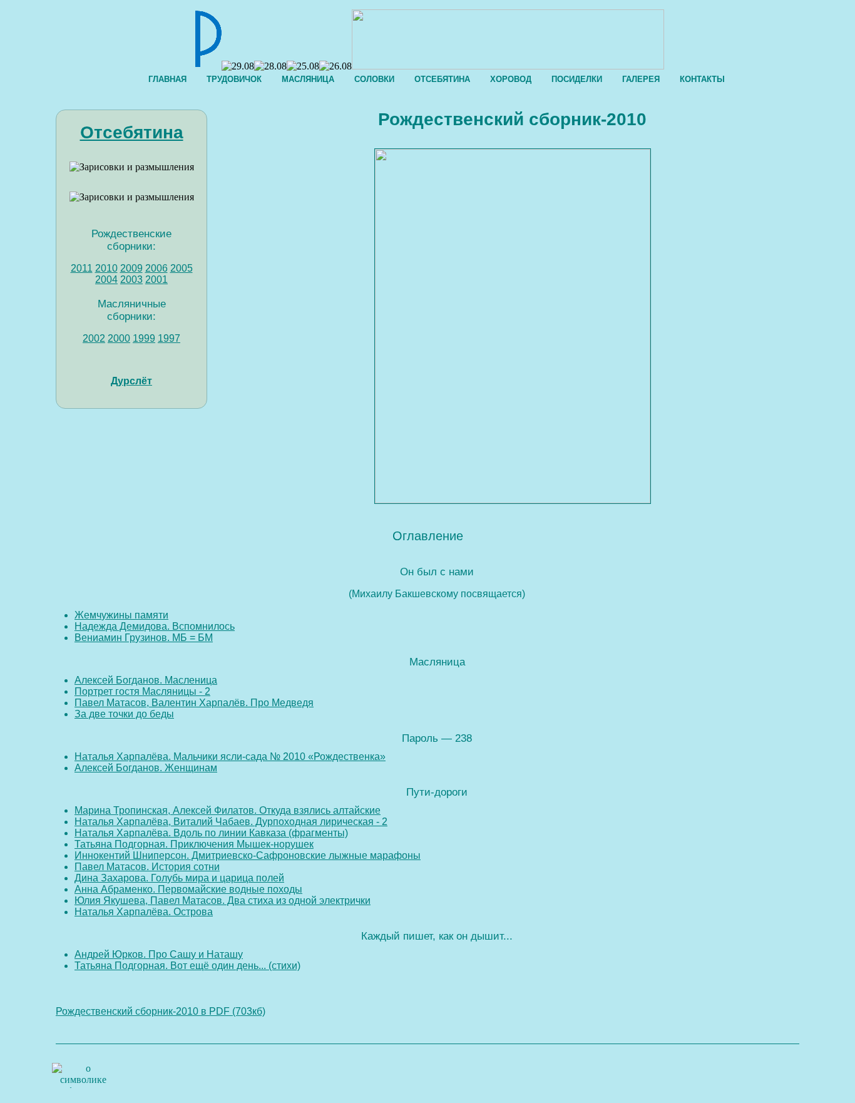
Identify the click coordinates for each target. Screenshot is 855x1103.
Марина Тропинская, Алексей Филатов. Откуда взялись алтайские (227, 810)
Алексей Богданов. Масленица (145, 680)
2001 (156, 279)
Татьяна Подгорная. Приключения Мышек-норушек (194, 844)
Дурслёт (131, 381)
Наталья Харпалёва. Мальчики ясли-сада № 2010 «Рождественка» (230, 756)
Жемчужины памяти (121, 615)
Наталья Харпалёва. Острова (143, 911)
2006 (156, 268)
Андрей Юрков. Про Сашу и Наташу (158, 954)
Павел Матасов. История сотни (147, 866)
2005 (181, 268)
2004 (106, 279)
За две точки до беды (124, 714)
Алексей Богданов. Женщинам (145, 767)
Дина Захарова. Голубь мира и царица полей (179, 878)
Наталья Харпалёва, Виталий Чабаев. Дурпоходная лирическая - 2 (230, 821)
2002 (94, 338)
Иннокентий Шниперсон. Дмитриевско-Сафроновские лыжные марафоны (247, 855)
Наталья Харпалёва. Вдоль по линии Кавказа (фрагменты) (211, 833)
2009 (131, 268)
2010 (106, 268)
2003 (131, 279)
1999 (144, 338)
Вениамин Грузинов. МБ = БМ (143, 637)
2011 (82, 268)
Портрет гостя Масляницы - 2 (142, 691)
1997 (169, 338)
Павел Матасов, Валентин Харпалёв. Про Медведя (194, 702)
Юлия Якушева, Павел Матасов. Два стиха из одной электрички (222, 900)
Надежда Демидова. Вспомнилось (154, 626)
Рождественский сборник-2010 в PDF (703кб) (160, 1011)
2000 (119, 338)
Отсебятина (131, 132)
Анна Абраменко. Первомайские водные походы (188, 889)
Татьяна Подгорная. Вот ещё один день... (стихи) (187, 965)
